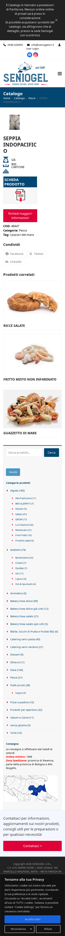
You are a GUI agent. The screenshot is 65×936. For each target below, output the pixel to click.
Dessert (19, 508)
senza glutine (18, 725)
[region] (32, 905)
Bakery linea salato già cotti (27, 624)
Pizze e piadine (19, 702)
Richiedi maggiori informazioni (20, 216)
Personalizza (18, 929)
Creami (19, 562)
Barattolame (22, 557)
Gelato (18, 514)
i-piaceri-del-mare (22, 235)
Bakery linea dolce (21, 601)
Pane (13, 670)
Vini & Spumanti (23, 584)
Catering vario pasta (22, 639)
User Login (32, 48)
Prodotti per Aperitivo (23, 710)
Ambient (15, 550)
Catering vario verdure (24, 647)
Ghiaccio (15, 662)
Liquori (19, 578)
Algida (14, 490)
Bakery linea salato (21, 616)
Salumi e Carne (19, 717)
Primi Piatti (21, 535)
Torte (13, 733)
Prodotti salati (23, 540)
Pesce (23, 230)
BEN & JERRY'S (23, 503)
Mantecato (21, 530)
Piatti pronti (17, 685)
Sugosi (19, 692)
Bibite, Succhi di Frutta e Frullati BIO (32, 631)
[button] (60, 73)
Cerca (51, 453)
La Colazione (22, 524)
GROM (18, 519)
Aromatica (16, 593)
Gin (17, 573)
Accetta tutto (32, 919)
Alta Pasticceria (23, 498)
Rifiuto (48, 929)
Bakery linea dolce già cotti (26, 608)
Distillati (19, 568)
